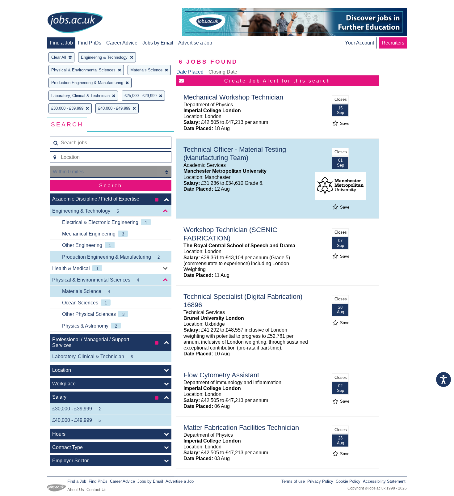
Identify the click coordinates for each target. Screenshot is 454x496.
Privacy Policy (320, 481)
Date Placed (190, 71)
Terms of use (293, 481)
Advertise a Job (195, 42)
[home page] (75, 23)
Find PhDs (89, 42)
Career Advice (121, 42)
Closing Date (222, 71)
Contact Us (96, 489)
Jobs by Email (157, 42)
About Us (75, 489)
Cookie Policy (348, 481)
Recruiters (393, 42)
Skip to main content (24, 5)
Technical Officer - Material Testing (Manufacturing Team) (234, 154)
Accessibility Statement (384, 481)
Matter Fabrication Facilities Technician (241, 427)
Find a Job (61, 42)
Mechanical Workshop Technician (233, 97)
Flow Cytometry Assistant (221, 375)
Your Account (359, 42)
